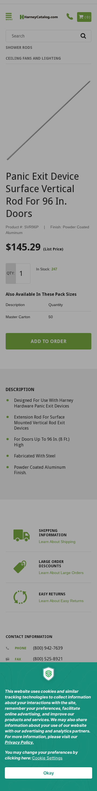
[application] (48, 726)
